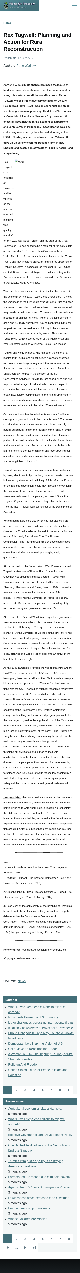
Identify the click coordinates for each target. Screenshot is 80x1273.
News (22, 981)
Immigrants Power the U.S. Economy (33, 1017)
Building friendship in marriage (29, 1208)
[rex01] (44, 197)
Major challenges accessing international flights (40, 1022)
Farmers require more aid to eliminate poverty (39, 1176)
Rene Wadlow (26, 65)
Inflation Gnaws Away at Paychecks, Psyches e (40, 1027)
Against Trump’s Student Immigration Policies (39, 1187)
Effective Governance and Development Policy (40, 1134)
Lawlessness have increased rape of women (38, 1197)
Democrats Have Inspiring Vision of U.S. (35, 1043)
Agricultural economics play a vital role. (35, 1108)
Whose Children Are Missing (27, 1218)
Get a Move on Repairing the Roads (32, 1048)
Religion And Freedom (23, 1064)
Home (7, 22)
